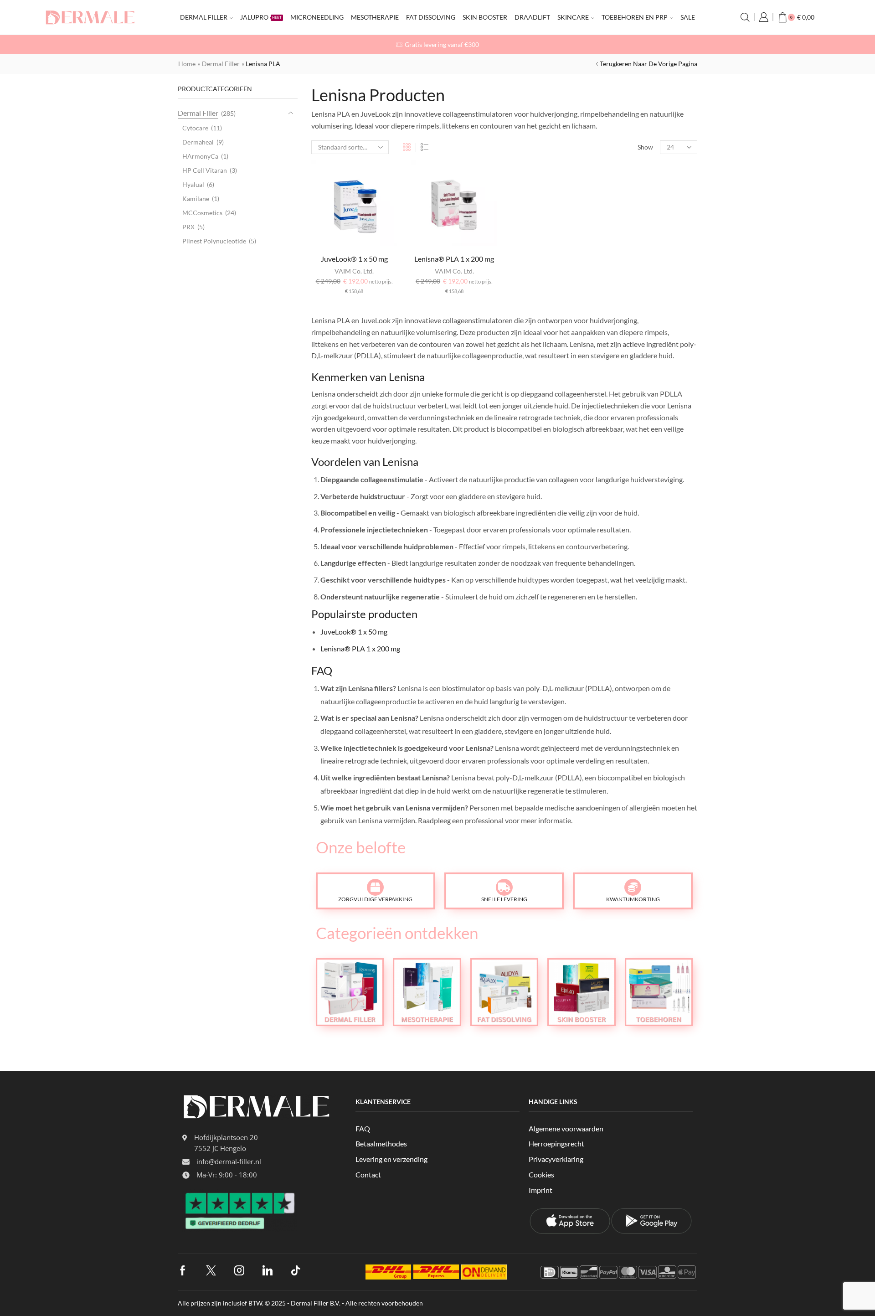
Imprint (540, 1190)
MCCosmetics (202, 213)
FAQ (362, 1128)
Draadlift (532, 17)
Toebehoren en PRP (635, 17)
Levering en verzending (391, 1159)
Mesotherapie (375, 17)
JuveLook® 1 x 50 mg (354, 258)
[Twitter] (211, 1270)
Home (187, 63)
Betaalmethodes (381, 1143)
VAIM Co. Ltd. (354, 271)
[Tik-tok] (296, 1270)
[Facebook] (183, 1270)
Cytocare (195, 128)
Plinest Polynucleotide (214, 241)
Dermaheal (198, 142)
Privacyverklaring (556, 1159)
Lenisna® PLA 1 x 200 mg (454, 258)
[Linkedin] (267, 1270)
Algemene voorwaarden (566, 1128)
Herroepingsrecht (556, 1143)
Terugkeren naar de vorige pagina (648, 63)
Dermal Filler (221, 63)
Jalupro (261, 17)
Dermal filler (203, 17)
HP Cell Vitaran (204, 170)
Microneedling (317, 17)
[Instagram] (239, 1270)
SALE (687, 17)
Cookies (541, 1174)
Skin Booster (485, 17)
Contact (368, 1174)
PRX (188, 227)
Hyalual (193, 184)
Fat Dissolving (430, 17)
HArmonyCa (200, 156)
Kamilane (195, 198)
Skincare (573, 17)
